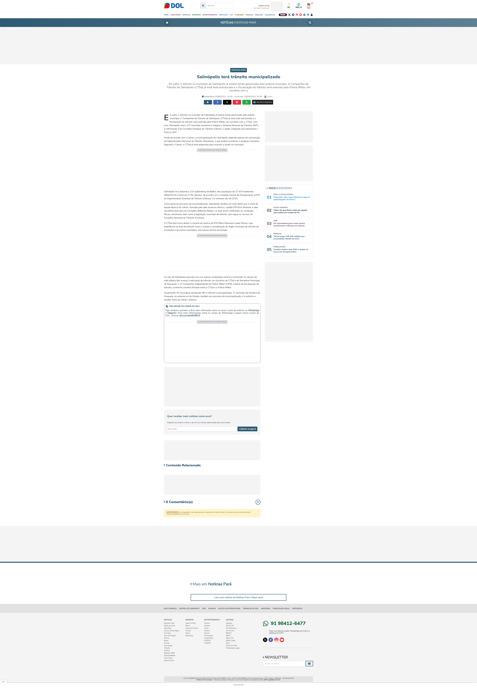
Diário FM (229, 638)
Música (207, 631)
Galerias (229, 623)
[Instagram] (297, 15)
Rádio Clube (230, 640)
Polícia (166, 638)
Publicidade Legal (281, 608)
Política (167, 650)
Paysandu (189, 636)
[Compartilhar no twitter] (227, 102)
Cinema (207, 626)
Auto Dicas (168, 658)
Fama (206, 628)
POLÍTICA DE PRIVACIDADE (229, 608)
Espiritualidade (169, 655)
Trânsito (167, 648)
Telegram (171, 312)
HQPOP (207, 640)
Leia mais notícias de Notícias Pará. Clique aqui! (238, 597)
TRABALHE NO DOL (250, 608)
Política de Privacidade (204, 680)
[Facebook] (293, 15)
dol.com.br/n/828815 (189, 315)
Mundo (166, 643)
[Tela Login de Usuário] (312, 15)
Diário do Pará (169, 626)
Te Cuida (167, 633)
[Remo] (304, 15)
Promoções (208, 636)
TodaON (207, 643)
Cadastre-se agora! (247, 429)
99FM (228, 636)
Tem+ (228, 643)
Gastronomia (169, 660)
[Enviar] (309, 663)
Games (207, 633)
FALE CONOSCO (170, 608)
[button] (186, 15)
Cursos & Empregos (171, 631)
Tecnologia (168, 645)
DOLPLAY (230, 626)
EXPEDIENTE (297, 608)
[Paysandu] (308, 15)
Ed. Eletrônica (231, 628)
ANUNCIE (212, 608)
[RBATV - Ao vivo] (309, 5)
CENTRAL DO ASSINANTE (189, 608)
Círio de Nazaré (170, 636)
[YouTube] (300, 15)
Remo (188, 633)
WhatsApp (253, 310)
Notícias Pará (169, 623)
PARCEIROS (265, 608)
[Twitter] (289, 15)
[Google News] (262, 102)
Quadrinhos (208, 638)
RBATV (229, 633)
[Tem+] (283, 15)
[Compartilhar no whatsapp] (246, 102)
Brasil (166, 640)
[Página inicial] (167, 23)
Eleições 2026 (169, 653)
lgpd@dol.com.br (274, 680)
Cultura (207, 623)
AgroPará (167, 628)
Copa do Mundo (192, 628)
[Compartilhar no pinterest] (237, 102)
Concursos (230, 631)
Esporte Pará (191, 623)
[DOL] (174, 5)
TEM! (204, 608)
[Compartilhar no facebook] (217, 102)
